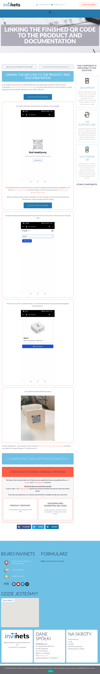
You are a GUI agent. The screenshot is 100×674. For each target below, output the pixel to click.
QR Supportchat (38, 482)
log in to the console (20, 190)
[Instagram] (27, 584)
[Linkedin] (23, 584)
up (16, 488)
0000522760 (43, 656)
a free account (24, 488)
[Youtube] (18, 584)
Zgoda (50, 671)
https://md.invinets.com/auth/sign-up (50, 446)
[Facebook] (14, 584)
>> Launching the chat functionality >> (37, 458)
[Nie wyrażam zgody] (97, 670)
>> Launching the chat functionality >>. (56, 67)
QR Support (87, 87)
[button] (50, 12)
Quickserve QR (87, 158)
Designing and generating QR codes (19, 67)
